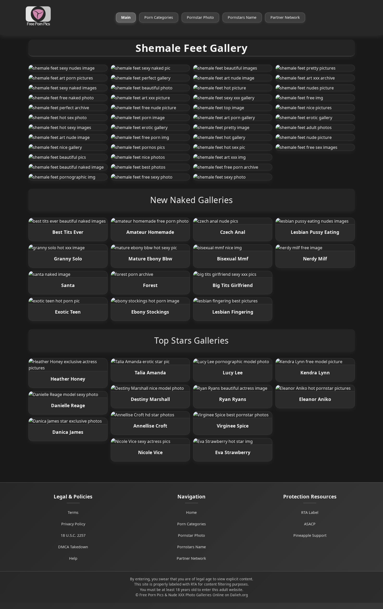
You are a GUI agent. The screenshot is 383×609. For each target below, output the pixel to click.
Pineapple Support (309, 535)
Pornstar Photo (200, 17)
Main (126, 17)
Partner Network (285, 17)
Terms (73, 512)
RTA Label (309, 512)
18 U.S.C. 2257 (73, 535)
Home (191, 512)
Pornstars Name (242, 17)
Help (73, 558)
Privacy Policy (73, 523)
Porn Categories (158, 17)
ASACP (310, 523)
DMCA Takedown (73, 546)
